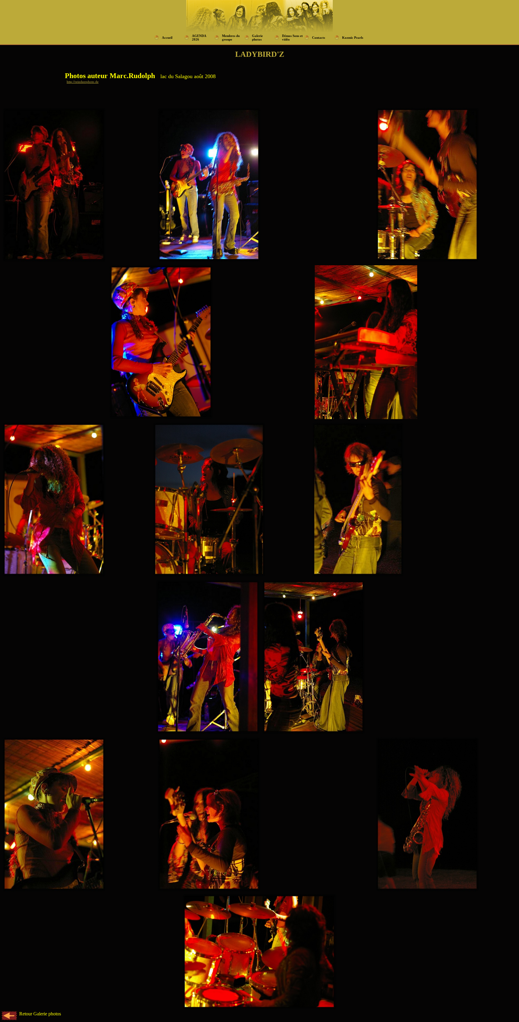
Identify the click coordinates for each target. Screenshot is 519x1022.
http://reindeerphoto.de (83, 82)
